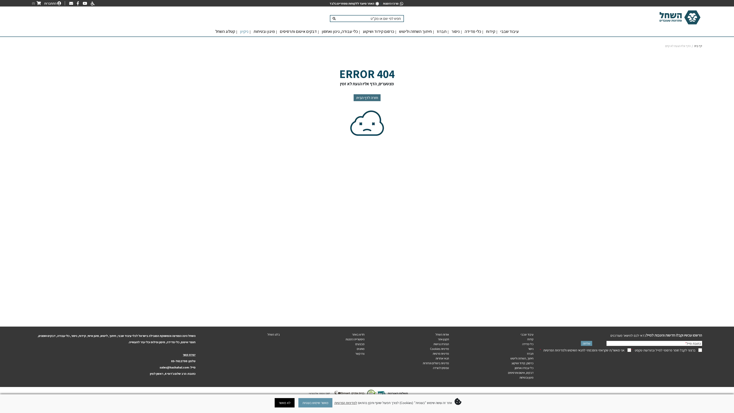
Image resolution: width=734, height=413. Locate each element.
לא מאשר (285, 403)
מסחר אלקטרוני (317, 393)
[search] (371, 18)
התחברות (50, 3)
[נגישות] (92, 4)
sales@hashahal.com (174, 367)
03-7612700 (179, 361)
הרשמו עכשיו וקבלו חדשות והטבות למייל (674, 335)
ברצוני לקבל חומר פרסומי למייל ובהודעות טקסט (663, 350)
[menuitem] (509, 32)
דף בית (698, 46)
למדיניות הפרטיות (345, 403)
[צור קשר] (70, 4)
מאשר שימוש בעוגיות (315, 403)
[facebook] (77, 4)
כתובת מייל (693, 343)
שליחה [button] (586, 343)
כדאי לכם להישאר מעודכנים (628, 335)
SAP (327, 393)
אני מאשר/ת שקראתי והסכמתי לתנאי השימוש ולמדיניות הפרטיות (582, 350)
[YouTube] (84, 4)
